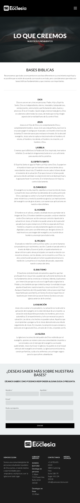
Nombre (9, 390)
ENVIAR (40, 426)
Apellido (43, 390)
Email (8, 399)
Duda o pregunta (12, 408)
